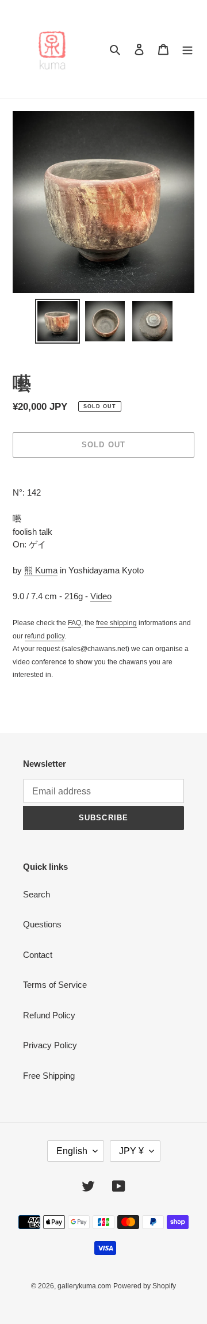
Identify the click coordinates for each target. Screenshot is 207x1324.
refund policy (44, 636)
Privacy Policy (50, 1045)
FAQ (74, 623)
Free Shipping (49, 1075)
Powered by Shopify (144, 1286)
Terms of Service (55, 985)
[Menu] (187, 49)
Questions (42, 924)
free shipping (116, 623)
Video (101, 596)
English (71, 1151)
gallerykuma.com (84, 1286)
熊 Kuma (40, 570)
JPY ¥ (131, 1151)
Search (36, 894)
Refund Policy (49, 1015)
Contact (37, 955)
